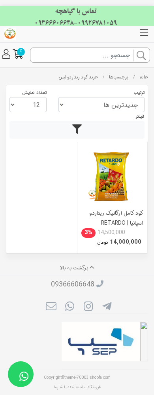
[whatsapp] (69, 307)
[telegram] (106, 307)
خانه (144, 77)
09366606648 (72, 284)
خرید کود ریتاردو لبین (78, 77)
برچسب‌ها (118, 77)
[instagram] (88, 307)
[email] (50, 307)
